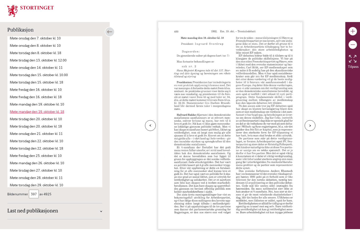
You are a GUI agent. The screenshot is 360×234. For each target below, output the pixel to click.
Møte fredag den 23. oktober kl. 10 (36, 155)
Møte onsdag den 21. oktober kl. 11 (36, 133)
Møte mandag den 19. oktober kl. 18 (37, 111)
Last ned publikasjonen (32, 211)
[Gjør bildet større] (352, 31)
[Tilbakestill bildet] (353, 59)
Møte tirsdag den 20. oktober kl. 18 (36, 126)
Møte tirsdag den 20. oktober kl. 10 (36, 119)
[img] (30, 10)
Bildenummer (17, 194)
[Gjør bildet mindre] (352, 44)
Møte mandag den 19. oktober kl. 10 (37, 104)
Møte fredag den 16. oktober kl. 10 (36, 89)
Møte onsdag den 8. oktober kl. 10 (35, 45)
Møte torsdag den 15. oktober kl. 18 (36, 82)
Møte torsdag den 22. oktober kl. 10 (36, 141)
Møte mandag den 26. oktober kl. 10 (37, 163)
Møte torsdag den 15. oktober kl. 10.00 (39, 74)
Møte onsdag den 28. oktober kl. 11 (36, 177)
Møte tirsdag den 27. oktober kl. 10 (36, 170)
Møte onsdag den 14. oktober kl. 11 (36, 67)
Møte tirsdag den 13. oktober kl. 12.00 (38, 60)
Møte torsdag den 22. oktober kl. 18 (36, 148)
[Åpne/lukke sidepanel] (110, 32)
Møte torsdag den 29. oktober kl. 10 (36, 185)
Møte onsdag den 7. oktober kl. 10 (35, 38)
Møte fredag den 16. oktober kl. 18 (36, 96)
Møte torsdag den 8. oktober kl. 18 (35, 52)
